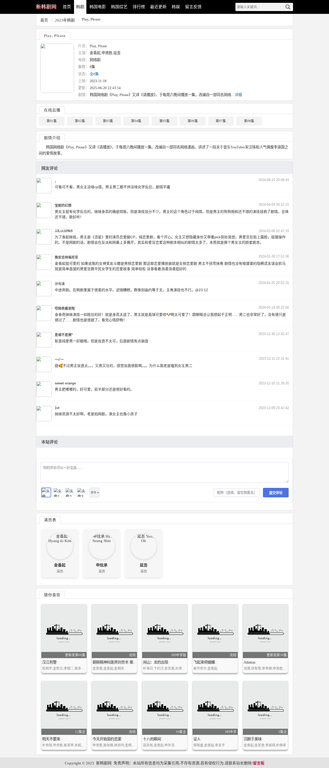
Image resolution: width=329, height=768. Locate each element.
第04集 (136, 121)
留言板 (258, 763)
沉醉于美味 (253, 739)
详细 (238, 95)
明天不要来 (51, 739)
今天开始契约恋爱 (107, 739)
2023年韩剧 (65, 20)
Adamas (249, 662)
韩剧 (80, 7)
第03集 (108, 121)
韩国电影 (97, 7)
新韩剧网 (104, 763)
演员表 (50, 520)
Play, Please (91, 19)
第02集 (80, 121)
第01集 (52, 121)
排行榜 (139, 7)
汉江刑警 (49, 662)
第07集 (221, 121)
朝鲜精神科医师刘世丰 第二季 (116, 662)
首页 (67, 7)
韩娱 (176, 7)
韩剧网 (46, 7)
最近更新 (158, 7)
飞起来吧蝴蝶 (204, 662)
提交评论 (275, 493)
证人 (196, 739)
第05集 (164, 121)
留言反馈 (193, 7)
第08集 (249, 121)
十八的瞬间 (152, 739)
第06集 (193, 121)
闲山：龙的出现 (155, 662)
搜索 (288, 7)
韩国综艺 (119, 7)
